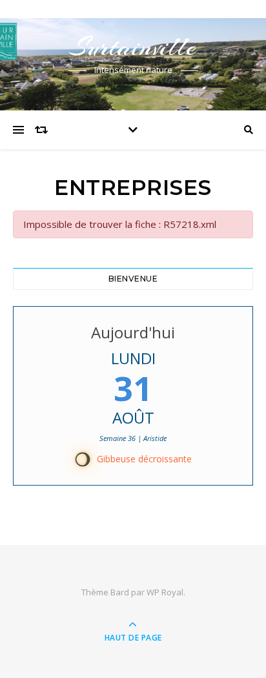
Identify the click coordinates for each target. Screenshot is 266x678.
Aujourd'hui (133, 332)
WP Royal (165, 592)
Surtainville (133, 46)
